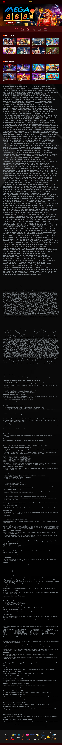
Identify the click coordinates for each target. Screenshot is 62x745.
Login (18, 22)
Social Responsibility (14, 732)
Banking (42, 732)
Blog (50, 732)
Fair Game (38, 732)
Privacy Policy (29, 732)
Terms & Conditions (22, 732)
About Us (33, 732)
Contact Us (46, 732)
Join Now (10, 22)
